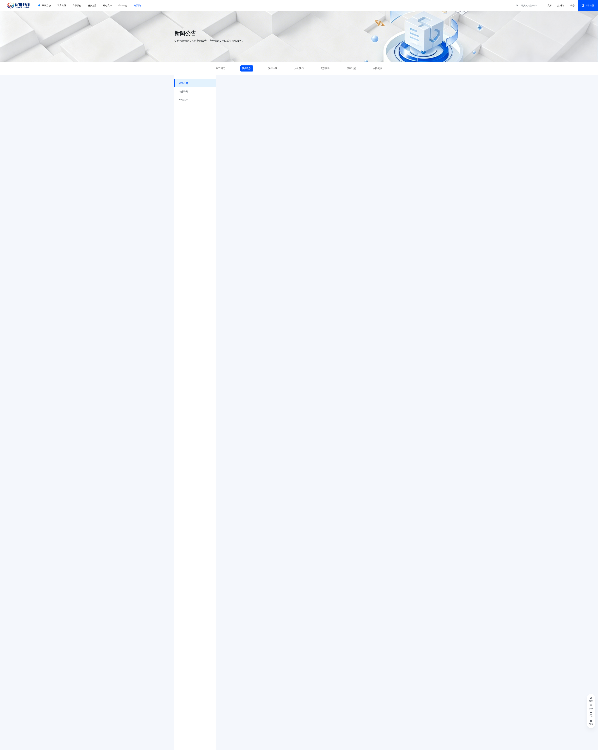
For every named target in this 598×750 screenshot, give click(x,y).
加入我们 (299, 68)
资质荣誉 (325, 68)
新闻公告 (246, 68)
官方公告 (183, 83)
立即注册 (589, 5)
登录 (572, 5)
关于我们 (220, 68)
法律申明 (273, 68)
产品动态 (183, 100)
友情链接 (377, 68)
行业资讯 (183, 91)
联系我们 (351, 68)
